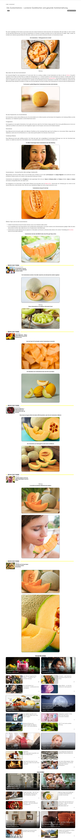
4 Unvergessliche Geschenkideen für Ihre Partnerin (22, 745)
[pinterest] (23, 41)
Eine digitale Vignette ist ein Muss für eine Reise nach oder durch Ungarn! (30, 715)
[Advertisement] (40, 21)
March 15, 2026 (15, 710)
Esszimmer (9, 672)
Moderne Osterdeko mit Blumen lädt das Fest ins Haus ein (57, 785)
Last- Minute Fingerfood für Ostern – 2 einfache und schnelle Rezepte (29, 677)
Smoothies (71, 229)
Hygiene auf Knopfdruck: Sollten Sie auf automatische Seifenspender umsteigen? (66, 831)
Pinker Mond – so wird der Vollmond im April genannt (65, 686)
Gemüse (68, 75)
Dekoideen (9, 788)
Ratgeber (44, 710)
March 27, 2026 (15, 788)
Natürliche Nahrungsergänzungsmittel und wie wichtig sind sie (31, 753)
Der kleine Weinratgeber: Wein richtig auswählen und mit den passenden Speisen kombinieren (65, 763)
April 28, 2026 (15, 672)
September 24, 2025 (55, 826)
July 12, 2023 (49, 748)
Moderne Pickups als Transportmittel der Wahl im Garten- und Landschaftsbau (30, 725)
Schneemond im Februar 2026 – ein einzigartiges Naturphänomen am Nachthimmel (57, 706)
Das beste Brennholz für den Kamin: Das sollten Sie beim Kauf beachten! (31, 763)
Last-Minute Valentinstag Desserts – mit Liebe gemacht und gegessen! (30, 803)
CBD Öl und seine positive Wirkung (64, 724)
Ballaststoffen (48, 183)
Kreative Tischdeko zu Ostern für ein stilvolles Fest (22, 785)
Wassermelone (52, 78)
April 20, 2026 (51, 672)
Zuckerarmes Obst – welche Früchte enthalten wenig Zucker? (22, 669)
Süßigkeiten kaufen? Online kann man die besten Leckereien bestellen (65, 715)
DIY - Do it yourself (46, 826)
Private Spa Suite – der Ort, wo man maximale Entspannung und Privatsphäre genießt (30, 794)
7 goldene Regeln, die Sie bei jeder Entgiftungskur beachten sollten (21, 479)
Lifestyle (9, 826)
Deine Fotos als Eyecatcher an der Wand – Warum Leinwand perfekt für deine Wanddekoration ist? (65, 803)
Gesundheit (12, 4)
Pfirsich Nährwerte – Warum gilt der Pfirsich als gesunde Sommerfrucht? (21, 336)
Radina (69, 10)
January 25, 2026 (15, 826)
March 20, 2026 (50, 788)
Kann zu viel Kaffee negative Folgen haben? (57, 669)
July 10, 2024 (15, 748)
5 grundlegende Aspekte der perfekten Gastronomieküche (65, 752)
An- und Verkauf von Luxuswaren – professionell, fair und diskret (31, 687)
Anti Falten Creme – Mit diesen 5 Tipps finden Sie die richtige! (55, 745)
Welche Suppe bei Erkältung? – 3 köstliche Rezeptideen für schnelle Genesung (66, 794)
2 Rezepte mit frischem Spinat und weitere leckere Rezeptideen (21, 565)
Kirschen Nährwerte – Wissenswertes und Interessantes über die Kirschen (20, 410)
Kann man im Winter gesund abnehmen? (18, 707)
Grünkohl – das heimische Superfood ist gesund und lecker (64, 677)
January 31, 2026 (50, 710)
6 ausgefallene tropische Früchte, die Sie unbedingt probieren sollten (21, 270)
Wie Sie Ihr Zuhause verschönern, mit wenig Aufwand (22, 823)
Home (7, 4)
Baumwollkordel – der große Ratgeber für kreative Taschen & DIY (58, 823)
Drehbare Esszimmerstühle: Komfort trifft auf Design (30, 830)
